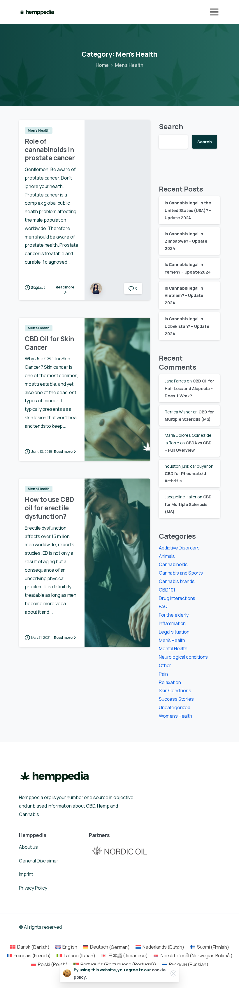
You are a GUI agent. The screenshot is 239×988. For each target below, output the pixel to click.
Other (165, 665)
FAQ (163, 606)
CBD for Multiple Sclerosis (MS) (188, 504)
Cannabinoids (173, 564)
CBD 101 (167, 590)
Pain (163, 674)
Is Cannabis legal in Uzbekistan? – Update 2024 (187, 326)
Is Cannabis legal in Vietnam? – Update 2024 (184, 295)
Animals (167, 556)
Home (102, 65)
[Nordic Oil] (119, 850)
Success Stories (176, 699)
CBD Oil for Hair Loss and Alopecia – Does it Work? (189, 388)
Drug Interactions (177, 598)
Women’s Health (175, 716)
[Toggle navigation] (214, 12)
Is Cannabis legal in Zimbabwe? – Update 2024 (186, 241)
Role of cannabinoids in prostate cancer (50, 150)
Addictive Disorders (179, 548)
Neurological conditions (183, 657)
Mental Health (173, 648)
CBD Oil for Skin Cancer (49, 343)
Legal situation (174, 632)
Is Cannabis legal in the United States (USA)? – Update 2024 (188, 210)
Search (171, 126)
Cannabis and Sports (181, 573)
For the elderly (174, 615)
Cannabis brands (177, 581)
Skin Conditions (175, 690)
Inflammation (172, 623)
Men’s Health (129, 65)
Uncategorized (174, 707)
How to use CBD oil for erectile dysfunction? (49, 508)
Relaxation (170, 682)
